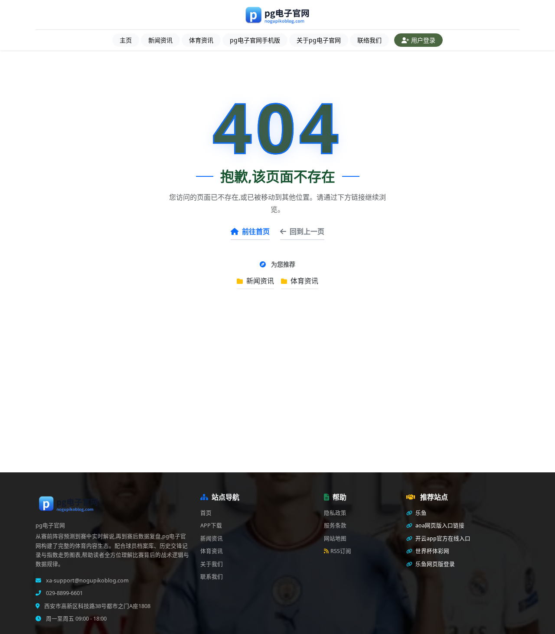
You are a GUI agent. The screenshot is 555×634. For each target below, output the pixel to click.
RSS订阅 (340, 551)
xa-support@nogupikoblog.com (87, 580)
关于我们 (211, 564)
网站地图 (335, 538)
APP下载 (211, 525)
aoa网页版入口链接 (439, 525)
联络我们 (369, 40)
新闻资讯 (160, 40)
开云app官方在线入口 (442, 538)
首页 (206, 513)
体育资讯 (201, 40)
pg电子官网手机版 (255, 40)
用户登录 (423, 40)
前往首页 (256, 231)
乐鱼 (420, 513)
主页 (126, 40)
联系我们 (211, 576)
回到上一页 (307, 231)
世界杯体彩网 (431, 551)
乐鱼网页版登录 (434, 564)
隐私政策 (335, 513)
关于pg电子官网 (319, 40)
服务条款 (335, 525)
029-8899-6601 (64, 593)
